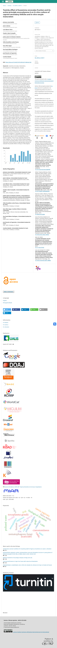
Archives (9, 5)
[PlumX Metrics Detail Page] (37, 268)
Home (4, 5)
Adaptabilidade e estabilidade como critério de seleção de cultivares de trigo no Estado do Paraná (27, 565)
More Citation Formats (41, 50)
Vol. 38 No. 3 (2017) (17, 5)
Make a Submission (8, 291)
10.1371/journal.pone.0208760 (42, 169)
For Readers (5, 322)
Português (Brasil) (7, 302)
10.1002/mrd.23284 (40, 214)
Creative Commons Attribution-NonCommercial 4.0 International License (44, 80)
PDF (38, 22)
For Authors (5, 324)
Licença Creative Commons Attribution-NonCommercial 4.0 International (31, 632)
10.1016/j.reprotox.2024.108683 (43, 260)
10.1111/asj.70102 (39, 247)
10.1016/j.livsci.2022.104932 (42, 234)
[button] (7, 309)
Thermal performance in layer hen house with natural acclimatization (20, 561)
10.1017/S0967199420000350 (42, 191)
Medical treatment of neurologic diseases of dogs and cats (17, 557)
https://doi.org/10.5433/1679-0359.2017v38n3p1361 (18, 62)
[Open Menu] (2, 1)
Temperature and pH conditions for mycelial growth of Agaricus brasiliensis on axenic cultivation (27, 549)
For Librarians (6, 327)
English (5, 300)
